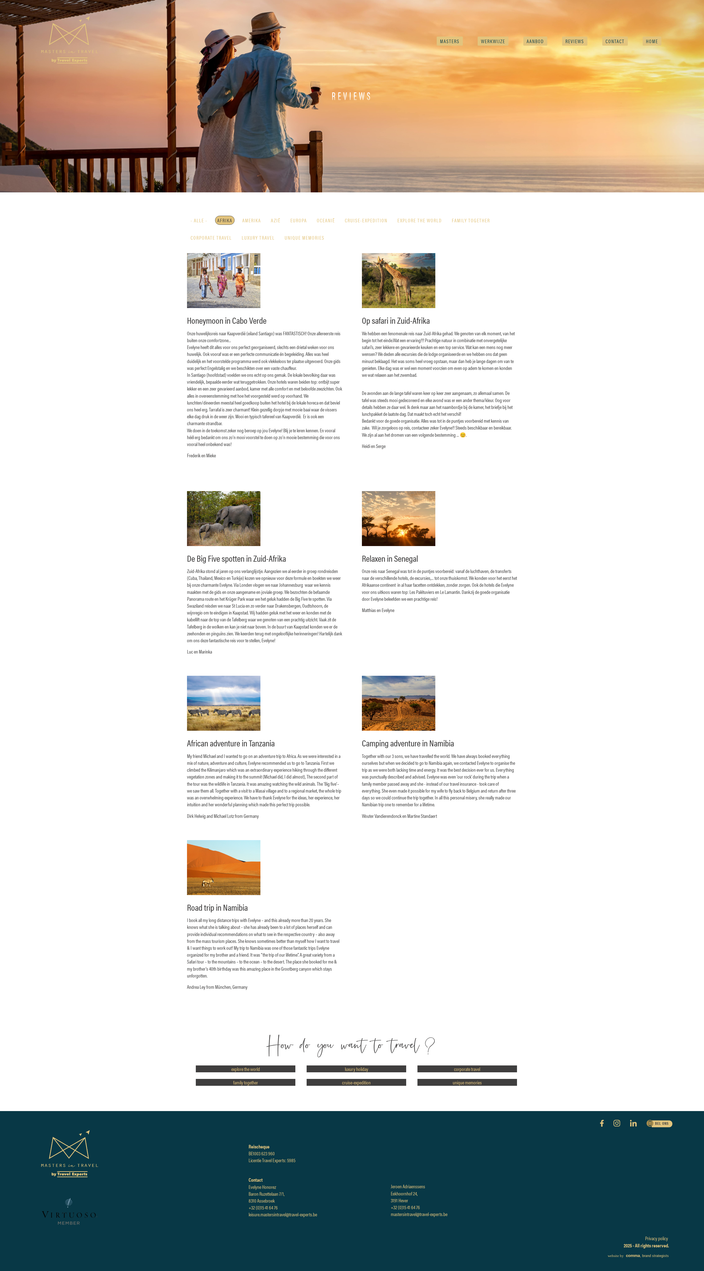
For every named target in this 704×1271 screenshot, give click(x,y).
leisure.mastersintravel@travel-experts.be (283, 1214)
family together (471, 220)
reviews (574, 41)
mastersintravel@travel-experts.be (419, 1214)
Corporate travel (211, 237)
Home (652, 41)
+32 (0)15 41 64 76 (263, 1207)
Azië (275, 220)
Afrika (224, 220)
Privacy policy (656, 1238)
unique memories (304, 237)
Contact (615, 41)
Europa (298, 220)
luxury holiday (356, 1068)
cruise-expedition (366, 220)
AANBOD (535, 41)
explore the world (419, 220)
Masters (450, 41)
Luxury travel (258, 237)
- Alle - (199, 220)
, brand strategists (638, 1256)
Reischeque (259, 1146)
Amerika (251, 220)
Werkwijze (493, 41)
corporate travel (467, 1068)
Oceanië (326, 220)
